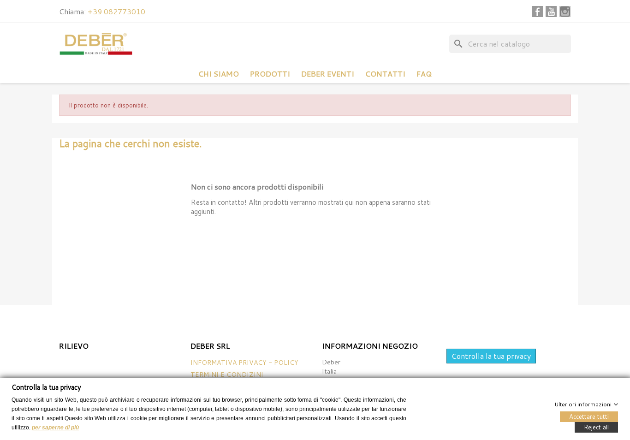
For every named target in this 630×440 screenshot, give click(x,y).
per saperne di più (55, 427)
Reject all (596, 426)
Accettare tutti (589, 416)
